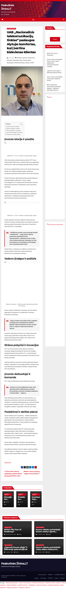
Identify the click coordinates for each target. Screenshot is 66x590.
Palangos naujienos (24, 587)
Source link (7, 462)
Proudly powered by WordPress (8, 575)
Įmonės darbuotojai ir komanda (14, 132)
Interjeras (36, 578)
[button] (63, 19)
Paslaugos (62, 578)
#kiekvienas (31, 57)
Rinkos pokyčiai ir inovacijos (14, 130)
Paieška (50, 28)
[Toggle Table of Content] (20, 124)
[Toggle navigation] (33, 19)
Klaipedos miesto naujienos (53, 582)
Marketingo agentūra (12, 582)
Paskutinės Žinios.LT (14, 563)
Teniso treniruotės (41, 585)
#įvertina (24, 57)
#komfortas (16, 60)
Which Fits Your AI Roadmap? (12, 530)
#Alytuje (19, 57)
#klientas (9, 60)
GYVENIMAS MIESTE (11, 28)
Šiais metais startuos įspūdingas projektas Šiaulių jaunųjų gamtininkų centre (13, 474)
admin (19, 534)
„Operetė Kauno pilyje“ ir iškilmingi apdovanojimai (15, 548)
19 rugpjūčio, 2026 (10, 534)
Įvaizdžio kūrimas (23, 585)
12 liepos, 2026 (41, 534)
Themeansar (4, 577)
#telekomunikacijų (19, 62)
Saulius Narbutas (12, 585)
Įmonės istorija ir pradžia (13, 126)
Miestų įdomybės (40, 527)
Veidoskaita (32, 585)
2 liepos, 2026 (41, 552)
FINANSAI (50, 574)
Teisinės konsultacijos (25, 582)
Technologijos (8, 527)
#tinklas (27, 62)
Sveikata (56, 578)
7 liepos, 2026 (9, 552)
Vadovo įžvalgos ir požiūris (13, 128)
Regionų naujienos (12, 587)
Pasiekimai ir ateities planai (13, 134)
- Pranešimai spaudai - (53, 585)
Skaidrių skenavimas (38, 582)
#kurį (21, 60)
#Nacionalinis (27, 60)
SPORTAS (50, 578)
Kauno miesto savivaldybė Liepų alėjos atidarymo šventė (54, 78)
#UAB (32, 62)
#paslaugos (10, 62)
